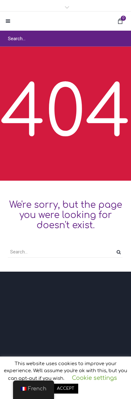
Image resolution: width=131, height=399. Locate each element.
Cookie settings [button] (94, 378)
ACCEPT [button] (65, 388)
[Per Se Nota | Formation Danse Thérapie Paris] (65, 21)
